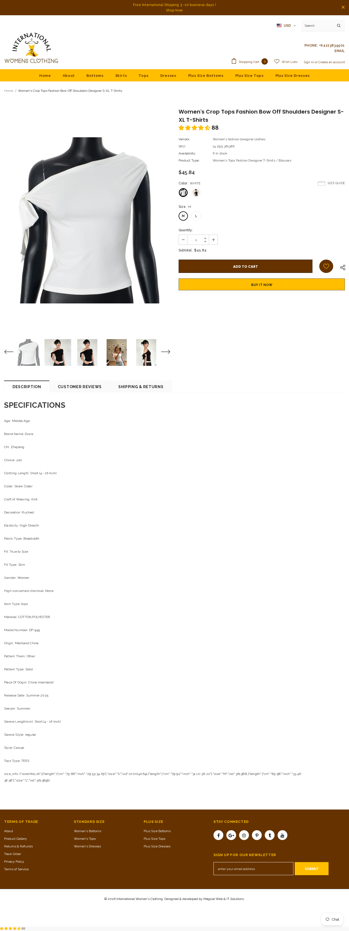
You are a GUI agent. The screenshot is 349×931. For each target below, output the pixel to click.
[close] (343, 7)
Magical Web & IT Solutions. (224, 899)
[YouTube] (282, 835)
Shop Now (174, 10)
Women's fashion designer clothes (239, 139)
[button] (195, 128)
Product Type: (189, 160)
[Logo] (31, 48)
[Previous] (12, 352)
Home (8, 91)
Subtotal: (185, 250)
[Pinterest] (257, 835)
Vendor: (184, 139)
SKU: (182, 146)
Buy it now (261, 285)
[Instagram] (244, 835)
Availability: (187, 153)
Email (340, 51)
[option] (87, 220)
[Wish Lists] (326, 266)
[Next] (162, 352)
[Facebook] (218, 835)
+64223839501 (332, 45)
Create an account (331, 62)
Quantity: (186, 230)
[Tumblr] (270, 835)
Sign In (309, 62)
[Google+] (231, 835)
